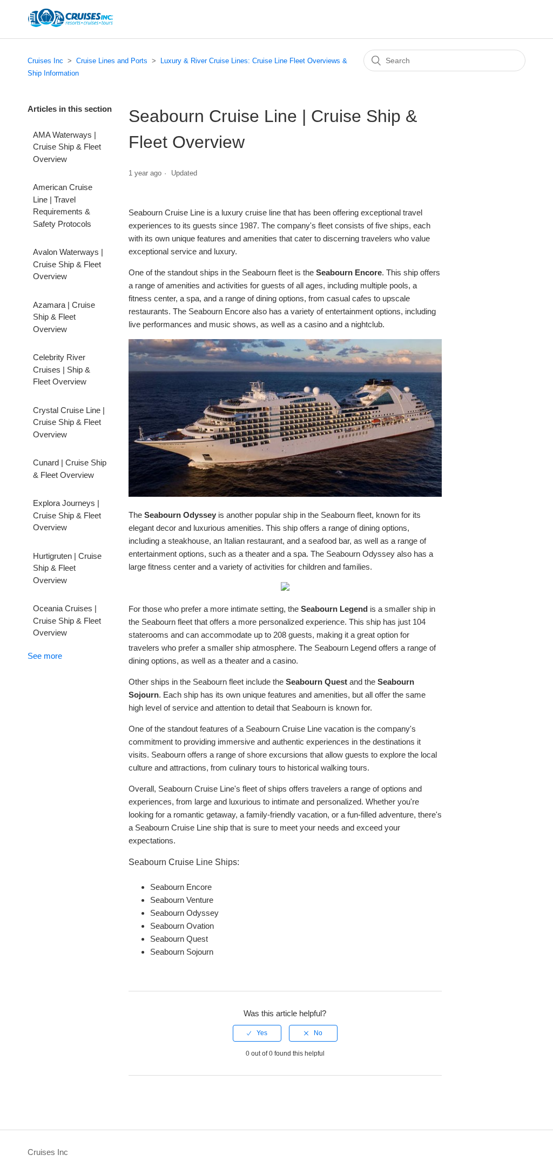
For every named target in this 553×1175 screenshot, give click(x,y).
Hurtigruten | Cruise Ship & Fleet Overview (67, 568)
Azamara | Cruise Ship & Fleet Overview (64, 317)
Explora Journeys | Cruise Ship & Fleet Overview (67, 515)
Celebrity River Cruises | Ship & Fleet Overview (61, 369)
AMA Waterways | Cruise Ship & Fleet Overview (67, 147)
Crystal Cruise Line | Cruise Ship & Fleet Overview (69, 422)
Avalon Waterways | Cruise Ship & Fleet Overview (68, 264)
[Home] (70, 24)
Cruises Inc (45, 61)
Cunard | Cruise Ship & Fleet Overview (69, 469)
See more (45, 655)
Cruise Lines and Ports (111, 61)
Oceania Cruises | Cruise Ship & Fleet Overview (67, 620)
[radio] (257, 1033)
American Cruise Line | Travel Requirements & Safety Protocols (62, 205)
